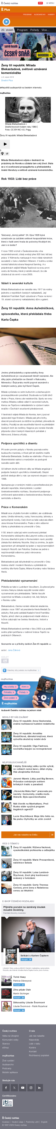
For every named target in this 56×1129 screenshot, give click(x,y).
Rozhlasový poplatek (39, 1055)
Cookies (5, 1122)
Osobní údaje (17, 1122)
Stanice (6, 1043)
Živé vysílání (9, 698)
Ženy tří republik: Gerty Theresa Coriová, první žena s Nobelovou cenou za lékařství (31, 888)
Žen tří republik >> (42, 644)
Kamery (51, 15)
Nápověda (34, 1040)
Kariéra (32, 1047)
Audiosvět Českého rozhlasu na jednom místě (21, 710)
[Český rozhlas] (9, 3)
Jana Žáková (14, 650)
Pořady (34, 30)
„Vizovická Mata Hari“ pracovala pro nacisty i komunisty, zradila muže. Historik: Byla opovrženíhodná (32, 794)
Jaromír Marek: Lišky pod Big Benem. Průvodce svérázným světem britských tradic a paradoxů (33, 781)
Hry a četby (9, 686)
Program (27, 15)
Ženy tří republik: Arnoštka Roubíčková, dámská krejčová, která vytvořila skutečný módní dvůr (33, 736)
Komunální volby (10, 1040)
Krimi (24, 686)
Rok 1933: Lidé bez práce (18, 178)
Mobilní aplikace (10, 1072)
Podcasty (6, 1068)
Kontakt (33, 1051)
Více (45, 30)
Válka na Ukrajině (10, 1036)
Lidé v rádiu (34, 1043)
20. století (7, 30)
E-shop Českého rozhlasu (18, 901)
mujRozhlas (7, 679)
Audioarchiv (39, 15)
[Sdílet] (7, 154)
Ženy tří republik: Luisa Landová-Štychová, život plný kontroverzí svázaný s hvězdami (31, 875)
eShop (5, 1047)
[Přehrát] (5, 144)
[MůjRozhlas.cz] (5, 93)
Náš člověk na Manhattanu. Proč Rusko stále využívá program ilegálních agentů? (30, 806)
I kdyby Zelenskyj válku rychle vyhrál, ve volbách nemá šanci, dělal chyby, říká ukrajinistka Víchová (33, 769)
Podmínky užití (32, 1122)
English (44, 1122)
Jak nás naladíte (37, 1036)
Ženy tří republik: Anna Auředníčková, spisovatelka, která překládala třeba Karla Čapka (27, 313)
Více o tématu (10, 843)
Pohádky (8, 692)
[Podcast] (2, 154)
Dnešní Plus (7, 80)
